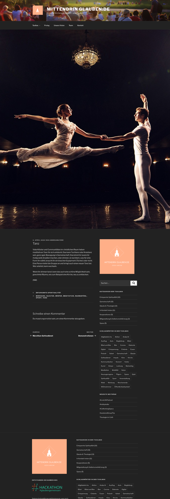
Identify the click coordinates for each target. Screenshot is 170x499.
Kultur (127, 362)
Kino (123, 358)
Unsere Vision (59, 25)
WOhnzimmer (106, 387)
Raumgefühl (81, 296)
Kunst (103, 366)
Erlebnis (124, 349)
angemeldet (46, 319)
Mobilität (115, 370)
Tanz (45, 298)
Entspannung (113, 349)
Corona (123, 345)
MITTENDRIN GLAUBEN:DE (78, 9)
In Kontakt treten (106, 310)
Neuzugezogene (107, 374)
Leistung (119, 366)
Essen (132, 349)
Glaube (133, 353)
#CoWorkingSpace (107, 409)
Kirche (130, 358)
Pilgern (118, 374)
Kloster (50, 296)
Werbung (111, 383)
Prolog (46, 25)
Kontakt (80, 25)
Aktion (117, 337)
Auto (111, 341)
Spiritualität (105, 378)
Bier (115, 345)
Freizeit (103, 353)
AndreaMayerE (56, 240)
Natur (123, 370)
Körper (58, 296)
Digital (103, 349)
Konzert (119, 362)
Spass (102, 323)
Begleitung (120, 341)
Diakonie (132, 345)
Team (71, 25)
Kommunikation (107, 362)
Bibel (129, 341)
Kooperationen (105, 314)
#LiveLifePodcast (106, 400)
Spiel (133, 374)
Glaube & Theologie (107, 306)
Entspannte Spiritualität (48, 293)
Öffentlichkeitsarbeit (122, 387)
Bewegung (40, 296)
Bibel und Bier (106, 345)
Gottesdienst (105, 358)
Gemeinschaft (105, 302)
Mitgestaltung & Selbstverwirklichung (113, 319)
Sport (39, 298)
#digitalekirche (106, 337)
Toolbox (35, 25)
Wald (103, 383)
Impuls (115, 358)
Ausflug (104, 341)
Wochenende (123, 383)
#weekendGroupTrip (107, 413)
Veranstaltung (124, 378)
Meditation (68, 296)
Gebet (111, 353)
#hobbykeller (104, 404)
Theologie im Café (106, 417)
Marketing (129, 366)
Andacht (126, 337)
